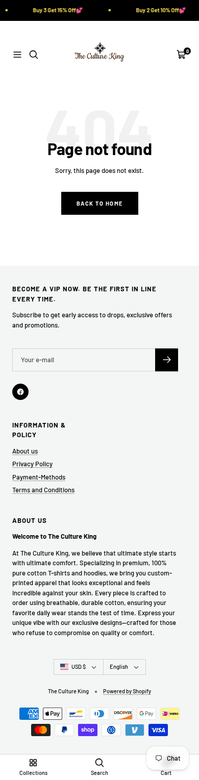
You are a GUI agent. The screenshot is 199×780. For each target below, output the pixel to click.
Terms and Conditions (43, 490)
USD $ (78, 666)
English (119, 666)
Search (99, 772)
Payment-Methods (38, 477)
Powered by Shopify (127, 691)
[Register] (166, 359)
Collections (33, 772)
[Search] (34, 54)
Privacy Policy (32, 464)
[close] (172, 732)
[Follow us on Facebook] (20, 392)
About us (25, 451)
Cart (166, 772)
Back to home (100, 203)
